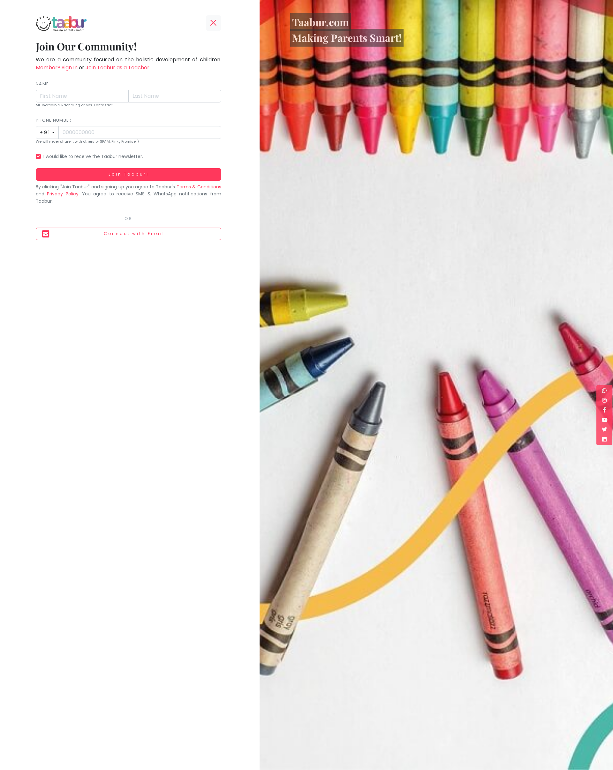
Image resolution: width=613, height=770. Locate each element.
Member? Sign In (57, 67)
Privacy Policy (62, 194)
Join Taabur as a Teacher (117, 67)
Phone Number (54, 120)
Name (42, 84)
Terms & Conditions (199, 187)
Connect (134, 233)
